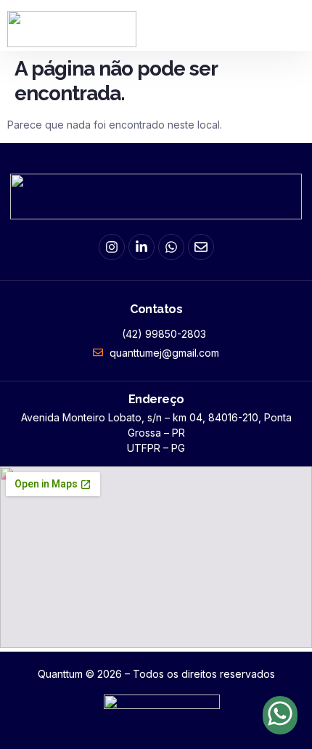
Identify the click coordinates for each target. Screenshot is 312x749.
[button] (293, 21)
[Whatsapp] (171, 247)
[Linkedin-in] (141, 247)
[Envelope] (201, 247)
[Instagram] (112, 247)
